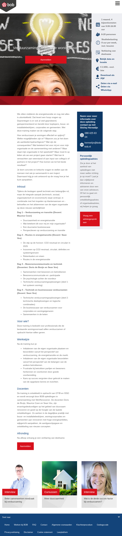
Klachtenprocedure (84, 525)
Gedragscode (102, 525)
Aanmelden (45, 59)
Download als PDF (107, 77)
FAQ (34, 525)
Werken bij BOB (21, 525)
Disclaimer (28, 532)
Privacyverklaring (11, 532)
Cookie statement (45, 532)
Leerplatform (62, 532)
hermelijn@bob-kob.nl (93, 144)
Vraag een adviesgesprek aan (90, 218)
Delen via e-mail (109, 83)
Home (7, 525)
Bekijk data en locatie (107, 60)
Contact (44, 525)
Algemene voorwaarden (62, 525)
